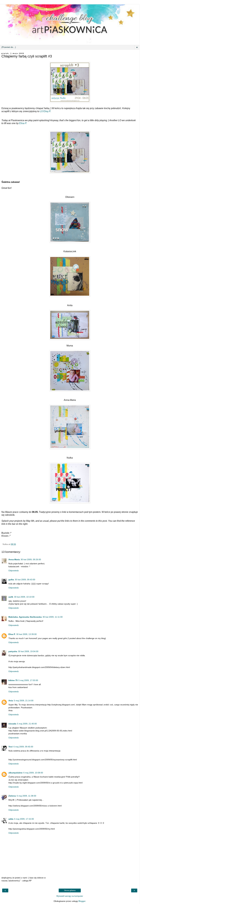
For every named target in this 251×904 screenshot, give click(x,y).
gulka (11, 579)
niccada (12, 724)
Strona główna (70, 890)
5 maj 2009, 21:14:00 (23, 700)
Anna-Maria (14, 559)
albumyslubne (15, 773)
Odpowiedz (13, 570)
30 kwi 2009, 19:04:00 (28, 651)
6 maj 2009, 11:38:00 (26, 796)
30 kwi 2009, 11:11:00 (53, 617)
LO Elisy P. (45, 111)
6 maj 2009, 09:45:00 (23, 746)
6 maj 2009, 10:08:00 (33, 773)
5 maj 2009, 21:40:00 (27, 724)
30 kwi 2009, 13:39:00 (26, 634)
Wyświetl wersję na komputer (69, 896)
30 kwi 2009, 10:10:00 (24, 597)
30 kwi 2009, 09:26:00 (31, 559)
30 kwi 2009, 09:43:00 (25, 579)
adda (10, 819)
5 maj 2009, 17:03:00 (28, 680)
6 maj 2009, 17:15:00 (24, 819)
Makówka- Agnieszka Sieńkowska (25, 617)
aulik (10, 597)
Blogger (81, 901)
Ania (10, 700)
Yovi (10, 746)
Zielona (12, 796)
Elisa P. (23, 123)
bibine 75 (13, 680)
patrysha (12, 651)
